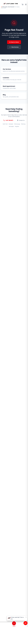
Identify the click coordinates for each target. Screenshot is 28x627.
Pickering (23, 124)
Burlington (11, 126)
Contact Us (22, 120)
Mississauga (17, 124)
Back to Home (15, 42)
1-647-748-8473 (9, 120)
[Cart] (22, 4)
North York (5, 124)
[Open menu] (25, 4)
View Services (15, 47)
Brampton (11, 124)
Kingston (17, 126)
